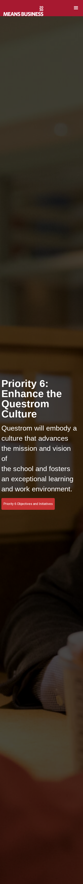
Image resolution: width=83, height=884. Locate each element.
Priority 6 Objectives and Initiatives (28, 504)
